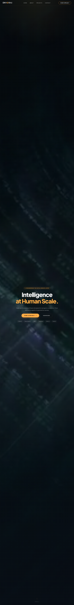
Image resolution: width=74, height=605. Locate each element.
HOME (25, 2)
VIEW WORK (46, 315)
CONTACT (48, 2)
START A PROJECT (64, 3)
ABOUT (32, 2)
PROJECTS (39, 2)
